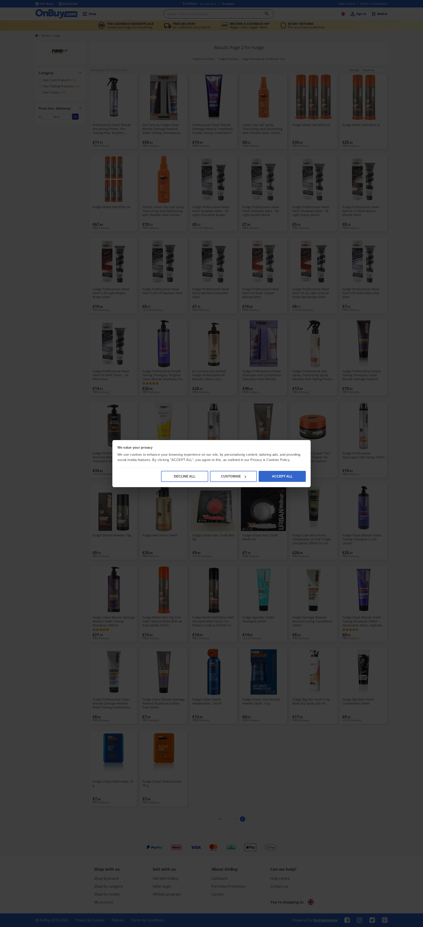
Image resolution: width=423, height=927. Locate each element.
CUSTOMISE (231, 476)
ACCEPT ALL (282, 476)
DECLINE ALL (184, 476)
